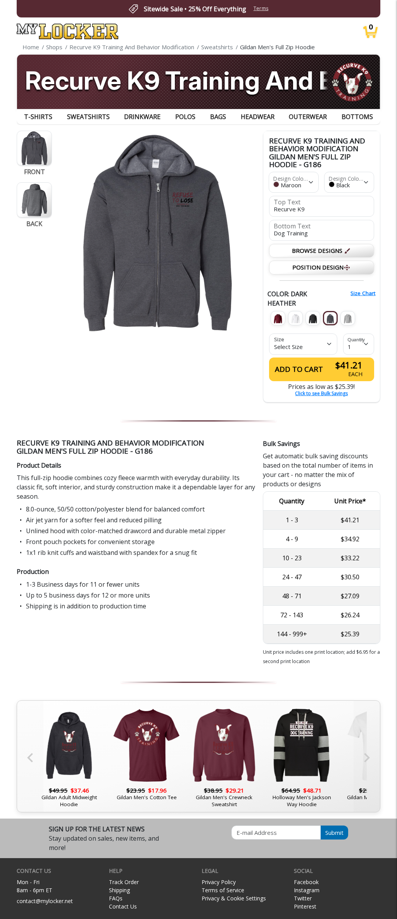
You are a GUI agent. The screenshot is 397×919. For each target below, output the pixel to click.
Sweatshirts (88, 116)
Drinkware (142, 116)
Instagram (306, 890)
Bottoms (357, 116)
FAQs (116, 898)
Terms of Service (223, 890)
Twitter (303, 898)
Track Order (124, 882)
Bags (218, 116)
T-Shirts (38, 116)
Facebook (306, 882)
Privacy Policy (219, 882)
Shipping (119, 890)
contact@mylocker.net (45, 901)
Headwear (257, 116)
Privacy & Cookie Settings (234, 898)
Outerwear (308, 116)
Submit (334, 832)
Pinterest (305, 906)
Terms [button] (261, 8)
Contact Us (123, 906)
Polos (185, 116)
